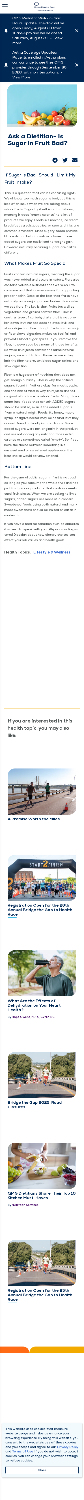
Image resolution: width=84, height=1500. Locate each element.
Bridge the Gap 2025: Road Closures (35, 1104)
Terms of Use (22, 1451)
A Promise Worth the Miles (34, 818)
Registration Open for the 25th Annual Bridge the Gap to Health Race (40, 1295)
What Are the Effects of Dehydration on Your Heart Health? (34, 1005)
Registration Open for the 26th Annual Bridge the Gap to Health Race (40, 910)
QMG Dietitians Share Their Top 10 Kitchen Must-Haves (42, 1195)
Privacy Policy (67, 1447)
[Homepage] (45, 6)
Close (42, 1470)
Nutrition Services (25, 1205)
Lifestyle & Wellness (52, 552)
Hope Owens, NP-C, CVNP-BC (33, 1017)
